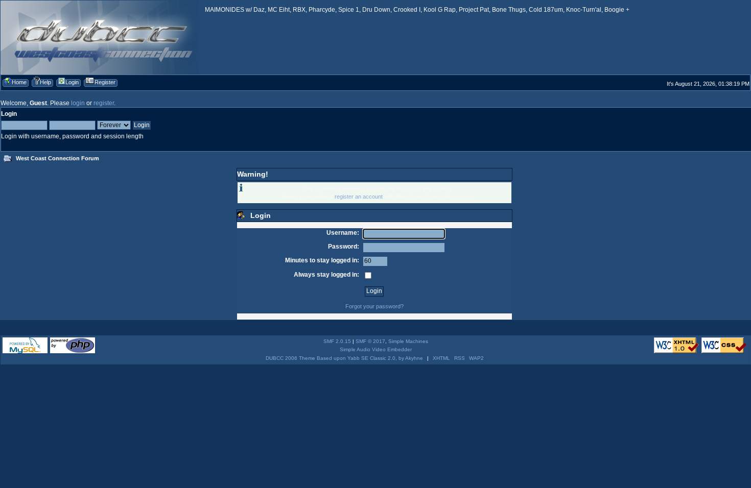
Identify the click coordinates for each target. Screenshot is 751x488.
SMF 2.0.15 (337, 341)
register (103, 103)
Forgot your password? (374, 306)
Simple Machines (408, 341)
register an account (359, 196)
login (78, 103)
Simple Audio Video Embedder (376, 349)
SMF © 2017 (370, 341)
